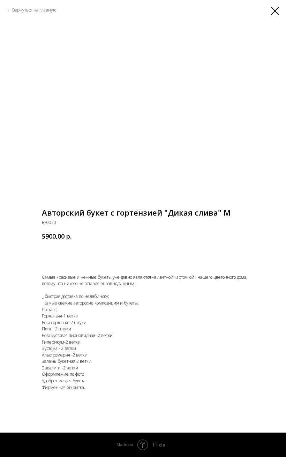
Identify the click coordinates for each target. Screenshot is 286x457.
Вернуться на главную (34, 10)
